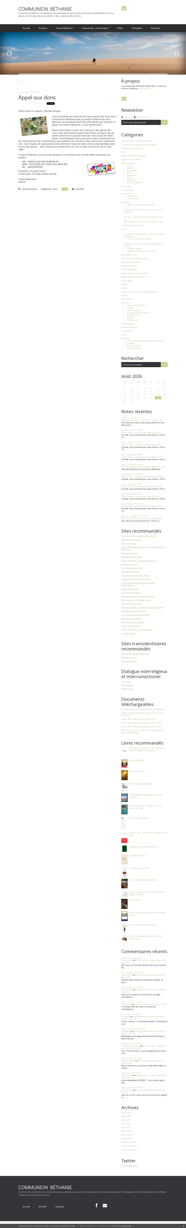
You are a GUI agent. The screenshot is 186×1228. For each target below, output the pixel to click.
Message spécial (129, 266)
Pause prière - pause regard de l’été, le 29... (141, 432)
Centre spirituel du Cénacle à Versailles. (145, 341)
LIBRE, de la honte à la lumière (141, 251)
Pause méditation (64, 28)
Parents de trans (129, 657)
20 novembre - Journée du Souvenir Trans (144, 222)
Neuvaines (132, 170)
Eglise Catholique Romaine (134, 156)
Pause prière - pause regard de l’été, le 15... (141, 457)
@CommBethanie (129, 1165)
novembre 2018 (128, 1146)
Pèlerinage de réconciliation (134, 277)
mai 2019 (125, 1123)
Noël (129, 173)
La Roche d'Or (133, 315)
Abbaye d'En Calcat (130, 571)
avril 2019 (125, 1127)
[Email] (123, 8)
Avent (129, 165)
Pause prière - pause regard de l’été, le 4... (143, 990)
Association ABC (129, 661)
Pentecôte (131, 180)
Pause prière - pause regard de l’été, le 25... (141, 496)
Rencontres (126, 299)
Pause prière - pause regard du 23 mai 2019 (144, 1047)
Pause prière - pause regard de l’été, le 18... (141, 506)
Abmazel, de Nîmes (130, 1046)
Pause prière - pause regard (95, 28)
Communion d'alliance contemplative (138, 145)
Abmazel (125, 1016)
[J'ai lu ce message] (183, 1226)
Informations (127, 194)
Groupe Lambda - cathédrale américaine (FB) (142, 607)
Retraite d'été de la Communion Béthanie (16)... (143, 466)
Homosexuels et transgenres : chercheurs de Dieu (143, 245)
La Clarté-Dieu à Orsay (137, 312)
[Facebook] (97, 1205)
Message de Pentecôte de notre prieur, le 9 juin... (142, 1017)
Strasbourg (132, 320)
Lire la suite (145, 88)
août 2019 (126, 1112)
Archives (42, 1206)
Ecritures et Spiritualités (132, 622)
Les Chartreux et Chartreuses (135, 575)
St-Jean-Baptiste (134, 182)
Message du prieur (130, 262)
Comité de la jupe (129, 564)
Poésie (124, 288)
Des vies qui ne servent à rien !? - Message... (141, 518)
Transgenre (136, 28)
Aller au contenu (9, 2)
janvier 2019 (127, 1138)
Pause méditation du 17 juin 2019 (150, 1004)
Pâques (130, 178)
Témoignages (128, 323)
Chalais (130, 308)
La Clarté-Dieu (128, 633)
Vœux (124, 334)
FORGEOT (126, 1004)
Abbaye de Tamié (129, 553)
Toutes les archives (129, 1150)
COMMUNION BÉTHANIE (45, 8)
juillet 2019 (126, 1116)
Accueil (26, 28)
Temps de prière (129, 327)
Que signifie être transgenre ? (135, 653)
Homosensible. (134, 345)
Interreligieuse (134, 310)
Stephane (125, 1031)
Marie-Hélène (127, 1060)
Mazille (130, 317)
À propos (42, 28)
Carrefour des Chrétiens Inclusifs (137, 141)
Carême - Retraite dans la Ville (135, 579)
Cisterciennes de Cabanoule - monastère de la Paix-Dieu (143, 548)
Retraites (155, 28)
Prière (120, 28)
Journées (125, 202)
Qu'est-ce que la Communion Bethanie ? (140, 292)
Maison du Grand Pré (131, 618)
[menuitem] (26, 28)
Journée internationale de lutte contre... (142, 1061)
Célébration (132, 196)
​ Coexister (126, 681)
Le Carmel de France (130, 592)
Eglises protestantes (131, 159)
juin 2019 (125, 1120)
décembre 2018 (128, 1142)
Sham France (127, 689)
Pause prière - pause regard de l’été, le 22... (141, 444)
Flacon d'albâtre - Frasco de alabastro (139, 560)
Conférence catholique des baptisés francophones (138, 584)
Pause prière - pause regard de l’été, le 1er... (142, 486)
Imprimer (79, 189)
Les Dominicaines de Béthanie (135, 615)
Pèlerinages (127, 280)
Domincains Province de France (136, 600)
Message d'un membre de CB (135, 258)
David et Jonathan (129, 589)
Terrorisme (132, 198)
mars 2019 (126, 1131)
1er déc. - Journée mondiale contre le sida (143, 217)
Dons (55, 189)
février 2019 (127, 1135)
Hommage (126, 186)
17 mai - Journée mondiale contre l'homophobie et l (143, 210)
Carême (130, 168)
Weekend (125, 338)
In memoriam (127, 190)
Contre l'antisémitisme (132, 148)
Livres (124, 229)
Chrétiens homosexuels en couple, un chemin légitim (144, 235)
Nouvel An (132, 175)
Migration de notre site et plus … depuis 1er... (142, 420)
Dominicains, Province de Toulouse (138, 596)
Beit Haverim (127, 685)
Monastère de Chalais (131, 557)
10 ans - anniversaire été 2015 (141, 205)
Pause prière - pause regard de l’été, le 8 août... (143, 476)
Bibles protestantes (130, 626)
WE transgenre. (134, 348)
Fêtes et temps (128, 163)
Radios (124, 295)
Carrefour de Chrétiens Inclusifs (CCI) (139, 536)
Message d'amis (129, 255)
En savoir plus (126, 1226)
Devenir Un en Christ (131, 539)
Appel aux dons (37, 97)
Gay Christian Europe (131, 603)
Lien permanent (29, 189)
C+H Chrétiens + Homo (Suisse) (136, 629)
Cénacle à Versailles (136, 305)
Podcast (125, 284)
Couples (131, 343)
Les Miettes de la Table (132, 225)
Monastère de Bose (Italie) (133, 611)
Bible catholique (129, 543)
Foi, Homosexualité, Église (139, 239)
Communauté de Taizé (132, 568)
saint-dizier (126, 960)
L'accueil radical (134, 248)
